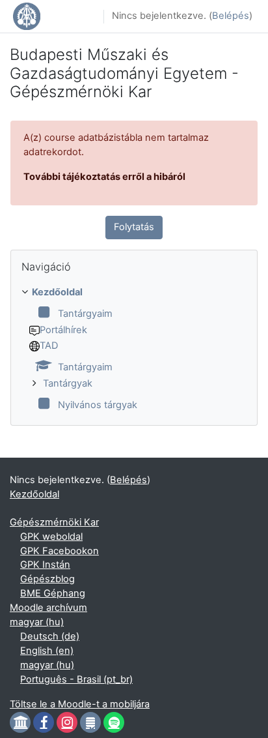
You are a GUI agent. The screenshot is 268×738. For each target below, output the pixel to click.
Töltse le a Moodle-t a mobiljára (80, 704)
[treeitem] (134, 349)
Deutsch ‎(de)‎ (49, 636)
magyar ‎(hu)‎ (37, 622)
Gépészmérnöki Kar (54, 522)
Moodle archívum (48, 607)
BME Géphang (52, 593)
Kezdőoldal (57, 292)
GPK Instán (45, 564)
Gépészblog (47, 579)
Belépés (230, 16)
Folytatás (134, 227)
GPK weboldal (51, 536)
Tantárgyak (67, 383)
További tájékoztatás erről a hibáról (104, 177)
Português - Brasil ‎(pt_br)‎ (76, 679)
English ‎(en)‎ (47, 651)
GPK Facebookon (59, 551)
